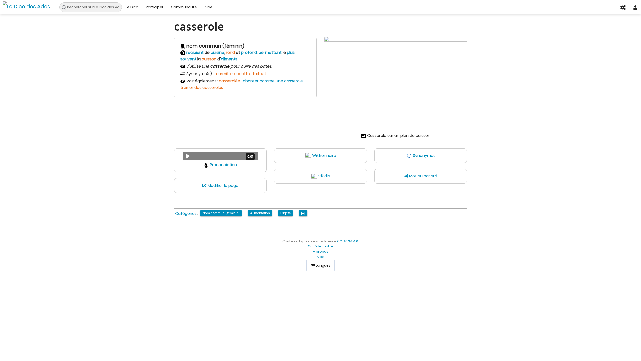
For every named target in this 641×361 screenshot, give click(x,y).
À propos (320, 251)
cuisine (217, 52)
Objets (285, 212)
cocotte (242, 74)
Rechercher (65, 7)
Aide (208, 7)
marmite (223, 74)
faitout (259, 74)
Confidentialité (320, 246)
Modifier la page (222, 185)
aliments (229, 59)
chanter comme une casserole (273, 81)
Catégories (186, 213)
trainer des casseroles (201, 88)
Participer (154, 7)
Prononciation (223, 165)
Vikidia (324, 176)
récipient (195, 52)
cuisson (209, 59)
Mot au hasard (422, 176)
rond (230, 52)
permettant (270, 52)
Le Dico (132, 7)
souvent (188, 59)
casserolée (229, 81)
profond (249, 52)
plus (291, 52)
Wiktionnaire (324, 155)
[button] (220, 156)
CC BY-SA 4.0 (347, 241)
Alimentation (260, 212)
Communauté (184, 7)
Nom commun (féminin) (221, 212)
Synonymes (424, 155)
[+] (303, 212)
